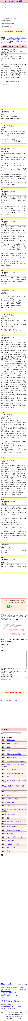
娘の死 (8, 747)
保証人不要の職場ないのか (14, 798)
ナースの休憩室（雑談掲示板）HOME (14, 1001)
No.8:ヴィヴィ (4, 39)
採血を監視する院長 (12, 802)
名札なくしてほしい (12, 743)
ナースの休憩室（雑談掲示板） (14, 1)
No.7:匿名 (23, 38)
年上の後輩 (10, 833)
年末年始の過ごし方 (12, 757)
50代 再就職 (11, 814)
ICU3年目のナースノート (7, 997)
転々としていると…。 (13, 847)
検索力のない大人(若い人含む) (15, 773)
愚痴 (8, 818)
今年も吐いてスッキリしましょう (16, 761)
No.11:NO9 (3, 41)
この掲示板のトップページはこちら (10, 700)
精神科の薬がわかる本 (7, 994)
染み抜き (9, 851)
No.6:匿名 (17, 38)
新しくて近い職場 (11, 769)
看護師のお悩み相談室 (7, 1006)
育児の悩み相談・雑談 (7, 26)
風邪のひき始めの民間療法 (14, 754)
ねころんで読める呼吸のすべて (9, 992)
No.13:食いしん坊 (18, 41)
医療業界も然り (11, 740)
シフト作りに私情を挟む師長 (14, 837)
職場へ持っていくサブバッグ (14, 795)
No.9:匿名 (11, 39)
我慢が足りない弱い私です (14, 844)
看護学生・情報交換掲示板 (8, 1008)
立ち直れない (10, 750)
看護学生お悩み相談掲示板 (8, 23)
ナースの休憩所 (17, 1006)
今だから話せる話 (11, 826)
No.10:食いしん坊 (19, 39)
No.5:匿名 (11, 38)
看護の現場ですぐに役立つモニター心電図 (12, 987)
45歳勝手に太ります (12, 806)
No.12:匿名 (10, 41)
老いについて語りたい (13, 791)
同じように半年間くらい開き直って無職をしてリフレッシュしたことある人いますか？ (13, 787)
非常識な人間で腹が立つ (13, 830)
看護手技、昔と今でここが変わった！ (11, 995)
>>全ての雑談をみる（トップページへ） (11, 1000)
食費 (8, 776)
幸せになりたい (11, 840)
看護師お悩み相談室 (6, 20)
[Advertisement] (12, 11)
